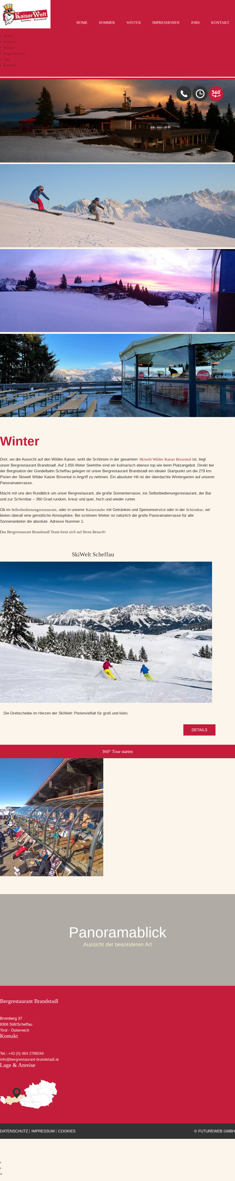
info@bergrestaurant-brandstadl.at (29, 1059)
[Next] (222, 288)
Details (199, 730)
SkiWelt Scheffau (93, 554)
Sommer (107, 23)
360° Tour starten (117, 751)
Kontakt (220, 23)
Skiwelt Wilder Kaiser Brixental (165, 459)
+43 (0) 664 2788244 (26, 1053)
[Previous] (12, 288)
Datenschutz (14, 1131)
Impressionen (165, 23)
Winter (133, 23)
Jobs (195, 23)
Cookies (67, 1131)
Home (81, 23)
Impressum (43, 1131)
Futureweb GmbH (216, 1131)
